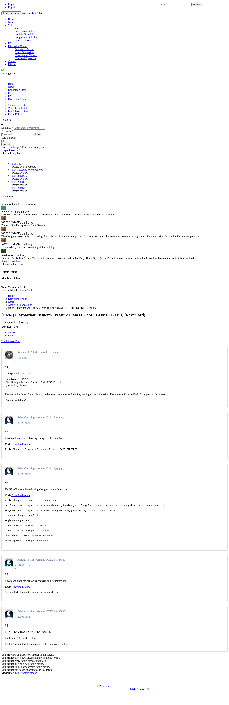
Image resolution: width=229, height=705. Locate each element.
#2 (6, 432)
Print (17, 341)
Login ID (7, 127)
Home (11, 19)
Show (37, 134)
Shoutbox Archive (11, 261)
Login (11, 4)
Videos (11, 25)
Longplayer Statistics (26, 37)
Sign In (6, 144)
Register (12, 7)
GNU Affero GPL (139, 689)
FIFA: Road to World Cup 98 (27, 169)
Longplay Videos (17, 89)
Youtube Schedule (24, 34)
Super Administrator (26, 672)
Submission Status (24, 31)
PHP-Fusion (102, 686)
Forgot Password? (10, 150)
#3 (6, 483)
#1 (6, 366)
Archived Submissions (20, 304)
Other (11, 301)
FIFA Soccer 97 (20, 175)
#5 (6, 625)
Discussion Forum (17, 46)
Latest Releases (23, 40)
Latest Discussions (24, 52)
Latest (11, 335)
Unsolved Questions (25, 58)
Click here (27, 147)
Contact (12, 61)
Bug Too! (17, 163)
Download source (20, 444)
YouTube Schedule (18, 108)
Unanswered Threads (26, 55)
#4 (6, 574)
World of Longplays (32, 13)
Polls (10, 93)
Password (7, 131)
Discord (12, 64)
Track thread (8, 341)
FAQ (10, 43)
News (11, 22)
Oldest (11, 332)
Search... (197, 4)
